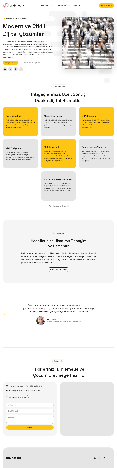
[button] (4, 315)
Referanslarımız (64, 5)
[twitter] (10, 69)
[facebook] (21, 69)
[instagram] (16, 69)
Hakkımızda (78, 5)
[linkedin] (5, 69)
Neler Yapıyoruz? (47, 5)
